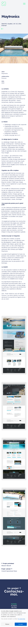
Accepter (21, 624)
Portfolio (14, 604)
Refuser (7, 624)
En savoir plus (21, 618)
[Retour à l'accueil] (3, 5)
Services (14, 607)
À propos (14, 606)
